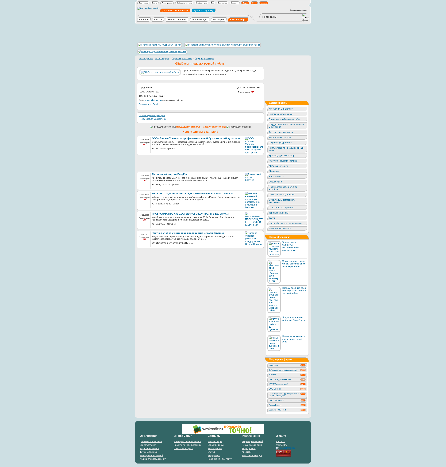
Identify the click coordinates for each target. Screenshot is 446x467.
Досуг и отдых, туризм (280, 137)
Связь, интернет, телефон (282, 194)
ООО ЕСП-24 (287, 389)
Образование (275, 182)
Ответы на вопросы (183, 448)
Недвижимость (276, 176)
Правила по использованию (187, 445)
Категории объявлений (151, 455)
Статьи (158, 19)
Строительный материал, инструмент (282, 201)
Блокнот (234, 3)
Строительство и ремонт (281, 207)
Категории (219, 19)
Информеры (201, 3)
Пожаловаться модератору (152, 119)
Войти (154, 3)
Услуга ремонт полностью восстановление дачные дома (290, 246)
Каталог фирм (238, 19)
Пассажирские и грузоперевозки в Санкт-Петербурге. (287, 395)
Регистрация (167, 3)
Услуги (272, 218)
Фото (254, 3)
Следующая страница (214, 127)
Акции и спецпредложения (153, 459)
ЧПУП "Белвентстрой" (287, 384)
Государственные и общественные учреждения (286, 125)
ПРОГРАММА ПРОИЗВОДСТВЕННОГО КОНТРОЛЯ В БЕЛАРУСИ (190, 213)
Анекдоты (247, 452)
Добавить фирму (203, 10)
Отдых (264, 3)
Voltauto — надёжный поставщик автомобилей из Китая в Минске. (193, 193)
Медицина (274, 171)
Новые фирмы (146, 58)
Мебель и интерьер (278, 166)
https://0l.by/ (281, 445)
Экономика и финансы (280, 228)
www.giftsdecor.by (153, 100)
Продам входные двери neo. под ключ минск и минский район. (294, 290)
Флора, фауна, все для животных (285, 223)
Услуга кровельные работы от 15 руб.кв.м (293, 318)
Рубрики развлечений (252, 441)
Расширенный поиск (298, 10)
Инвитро (287, 375)
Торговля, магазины (182, 58)
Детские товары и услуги (281, 132)
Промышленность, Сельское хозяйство (283, 188)
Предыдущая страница (188, 127)
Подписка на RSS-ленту (220, 459)
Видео (245, 3)
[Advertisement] (198, 33)
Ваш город (143, 3)
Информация (199, 19)
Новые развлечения (252, 445)
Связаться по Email (148, 104)
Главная (144, 19)
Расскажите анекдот (252, 455)
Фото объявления (148, 452)
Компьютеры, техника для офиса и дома (286, 149)
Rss (212, 3)
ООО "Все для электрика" (287, 379)
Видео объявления (149, 448)
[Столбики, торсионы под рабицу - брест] (158, 45)
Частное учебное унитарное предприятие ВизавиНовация (188, 232)
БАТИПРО (287, 365)
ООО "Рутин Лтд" (287, 400)
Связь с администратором (152, 115)
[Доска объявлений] (148, 8)
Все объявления (177, 19)
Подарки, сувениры (204, 58)
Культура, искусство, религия (283, 161)
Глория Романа (287, 405)
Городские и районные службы (284, 119)
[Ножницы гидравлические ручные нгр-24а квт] (161, 51)
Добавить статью (184, 3)
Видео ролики (249, 448)
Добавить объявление (175, 10)
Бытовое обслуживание (281, 114)
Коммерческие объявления (187, 441)
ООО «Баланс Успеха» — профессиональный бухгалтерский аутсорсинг (196, 138)
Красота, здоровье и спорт (282, 155)
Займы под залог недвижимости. (287, 370)
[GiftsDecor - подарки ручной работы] (161, 72)
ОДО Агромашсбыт (287, 410)
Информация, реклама (280, 142)
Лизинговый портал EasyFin (169, 174)
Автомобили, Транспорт (281, 109)
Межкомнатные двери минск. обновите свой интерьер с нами (293, 264)
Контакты (222, 3)
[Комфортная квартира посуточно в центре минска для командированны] (221, 45)
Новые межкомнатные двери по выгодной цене (293, 339)
